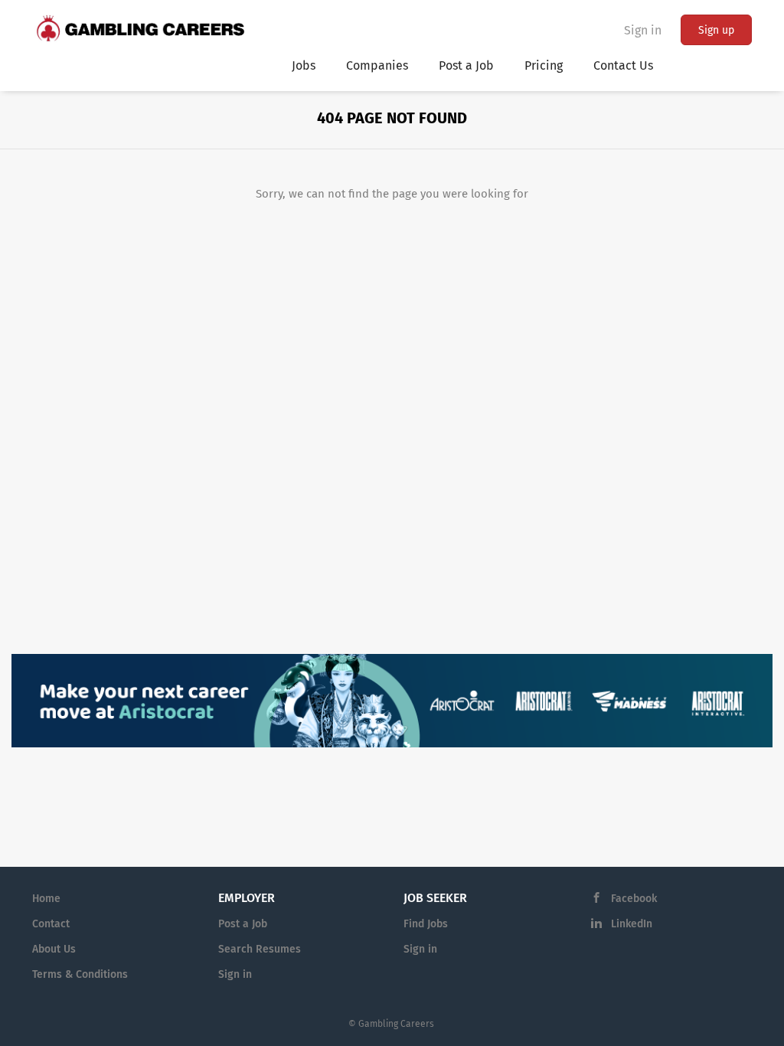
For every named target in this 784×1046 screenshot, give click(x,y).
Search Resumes (259, 949)
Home (46, 898)
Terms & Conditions (80, 974)
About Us (54, 949)
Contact (51, 923)
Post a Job (242, 923)
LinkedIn (631, 923)
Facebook (634, 898)
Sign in (643, 30)
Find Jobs (425, 923)
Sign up (716, 30)
